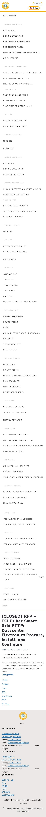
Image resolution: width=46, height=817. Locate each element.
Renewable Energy (13, 392)
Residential (9, 16)
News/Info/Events (13, 316)
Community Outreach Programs (21, 333)
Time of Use (9, 89)
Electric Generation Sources (20, 302)
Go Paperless (10, 58)
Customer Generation (15, 95)
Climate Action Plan (15, 497)
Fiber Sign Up (11, 594)
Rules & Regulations (15, 126)
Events (4, 680)
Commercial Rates (13, 174)
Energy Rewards (12, 420)
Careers (8, 296)
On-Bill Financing (13, 451)
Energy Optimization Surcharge (21, 52)
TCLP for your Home (18, 519)
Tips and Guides (12, 344)
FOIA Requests (11, 381)
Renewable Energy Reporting (20, 492)
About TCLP (9, 259)
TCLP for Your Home (17, 106)
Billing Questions (13, 36)
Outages (37, 4)
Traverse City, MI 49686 (11, 736)
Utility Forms (11, 370)
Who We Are (10, 274)
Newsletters (10, 322)
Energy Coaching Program (18, 84)
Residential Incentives (16, 78)
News (4, 688)
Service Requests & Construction (22, 73)
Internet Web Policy (14, 121)
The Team (8, 280)
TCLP (4, 700)
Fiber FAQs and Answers (18, 564)
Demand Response (13, 217)
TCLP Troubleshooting (19, 569)
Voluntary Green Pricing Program (23, 446)
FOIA (4, 789)
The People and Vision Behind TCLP (24, 577)
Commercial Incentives (16, 195)
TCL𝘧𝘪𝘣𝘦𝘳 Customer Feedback (20, 524)
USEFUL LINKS (8, 795)
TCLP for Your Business (19, 211)
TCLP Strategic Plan (14, 412)
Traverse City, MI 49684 (11, 760)
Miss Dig (7, 141)
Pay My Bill (9, 30)
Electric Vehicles (13, 503)
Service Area (10, 285)
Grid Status (10, 350)
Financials (9, 364)
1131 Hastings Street (10, 733)
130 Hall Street (8, 757)
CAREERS (6, 792)
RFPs (5, 327)
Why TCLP (12, 559)
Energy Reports (12, 386)
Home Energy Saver (14, 100)
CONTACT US (7, 780)
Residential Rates (13, 47)
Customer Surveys (13, 407)
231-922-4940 (14, 739)
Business (8, 149)
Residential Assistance (16, 41)
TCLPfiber (23, 507)
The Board (9, 291)
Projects (8, 339)
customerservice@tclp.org (18, 742)
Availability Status (15, 599)
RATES (4, 786)
